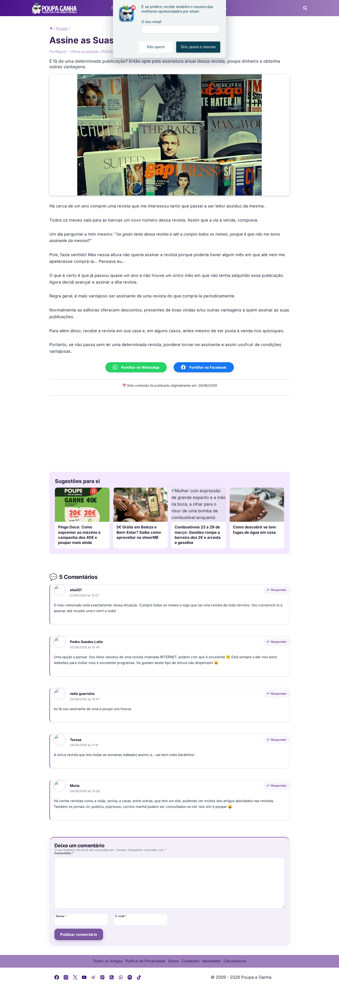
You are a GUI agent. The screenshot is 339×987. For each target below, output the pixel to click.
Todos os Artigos (107, 961)
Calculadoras (234, 961)
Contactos (190, 961)
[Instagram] (66, 977)
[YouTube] (84, 977)
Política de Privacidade (145, 961)
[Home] (51, 28)
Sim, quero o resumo (198, 47)
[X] (75, 977)
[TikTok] (139, 977)
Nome (61, 916)
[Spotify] (129, 977)
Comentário (64, 853)
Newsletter (211, 961)
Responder (279, 590)
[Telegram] (93, 977)
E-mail (121, 916)
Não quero (156, 47)
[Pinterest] (102, 977)
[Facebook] (57, 977)
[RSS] (111, 977)
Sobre (173, 961)
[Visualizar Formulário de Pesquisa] (303, 8)
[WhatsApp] (120, 977)
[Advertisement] (169, 432)
